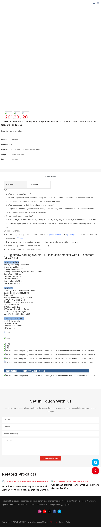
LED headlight (21, 238)
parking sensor (73, 234)
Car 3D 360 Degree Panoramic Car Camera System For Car (75, 487)
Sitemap (53, 522)
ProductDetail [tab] (50, 176)
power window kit (56, 234)
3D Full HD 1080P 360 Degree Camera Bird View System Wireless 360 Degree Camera (25, 488)
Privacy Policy (65, 522)
